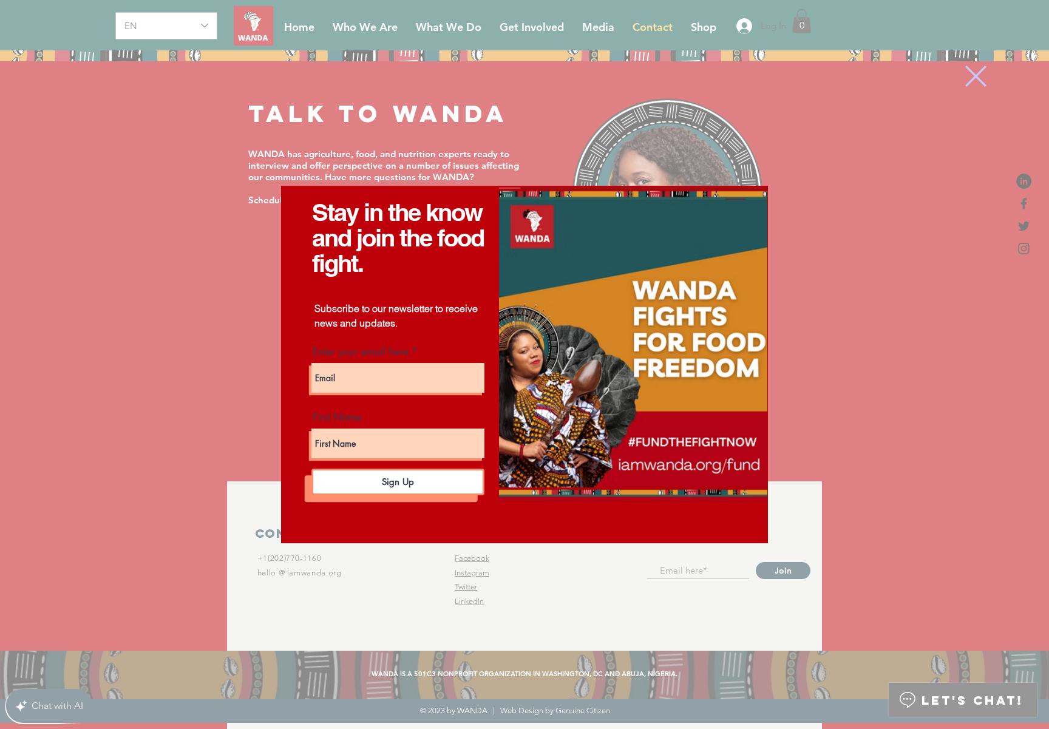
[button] (975, 76)
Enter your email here (361, 352)
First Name (337, 417)
